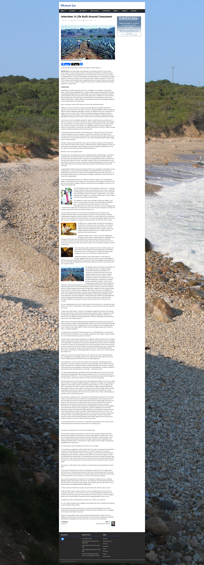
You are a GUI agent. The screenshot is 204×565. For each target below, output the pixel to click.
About (63, 11)
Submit (115, 11)
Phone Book (106, 11)
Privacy (105, 553)
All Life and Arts (106, 556)
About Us (105, 538)
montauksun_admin (77, 20)
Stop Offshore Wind (87, 538)
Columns (72, 11)
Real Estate (94, 11)
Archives (134, 11)
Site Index (105, 551)
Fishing (124, 11)
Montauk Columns (88, 20)
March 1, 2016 (66, 20)
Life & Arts (82, 11)
